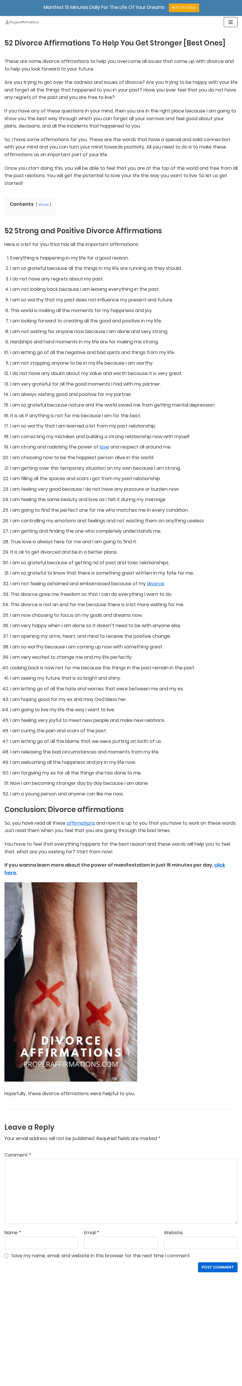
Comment (17, 1155)
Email (91, 1232)
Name (12, 1232)
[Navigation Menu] (231, 22)
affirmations (81, 823)
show (43, 204)
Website (173, 1232)
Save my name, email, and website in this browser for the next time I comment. (101, 1255)
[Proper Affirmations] (22, 22)
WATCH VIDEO (184, 7)
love (104, 446)
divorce (155, 583)
